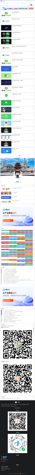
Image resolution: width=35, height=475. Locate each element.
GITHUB (29, 253)
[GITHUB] (33, 330)
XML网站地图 (6, 466)
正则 (20, 257)
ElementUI (29, 230)
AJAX (20, 263)
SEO (20, 254)
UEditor (13, 254)
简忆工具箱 (10, 398)
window (13, 253)
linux (5, 253)
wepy (12, 236)
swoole (28, 244)
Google (13, 230)
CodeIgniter (21, 245)
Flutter (28, 239)
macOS (21, 231)
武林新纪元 (18, 398)
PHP (28, 263)
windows (29, 231)
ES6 (20, 236)
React (20, 250)
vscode (28, 240)
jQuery (28, 262)
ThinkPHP (13, 263)
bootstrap (5, 254)
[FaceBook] (33, 329)
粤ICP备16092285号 (23, 473)
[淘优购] (33, 327)
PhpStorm (29, 257)
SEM (5, 239)
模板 (28, 254)
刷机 (20, 239)
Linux (13, 231)
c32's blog (15, 398)
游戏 (28, 236)
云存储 (13, 239)
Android (13, 249)
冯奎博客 (2, 398)
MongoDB (29, 235)
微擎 (5, 236)
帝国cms (13, 245)
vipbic (12, 398)
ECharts (21, 253)
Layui (13, 250)
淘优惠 (7, 398)
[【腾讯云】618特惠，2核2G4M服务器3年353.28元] (17, 7)
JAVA (20, 249)
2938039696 (4, 458)
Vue (20, 244)
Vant (20, 230)
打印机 (5, 230)
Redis (5, 245)
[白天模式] (33, 326)
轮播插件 (29, 258)
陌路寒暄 (5, 398)
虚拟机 (29, 245)
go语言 (5, 249)
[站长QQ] (33, 331)
